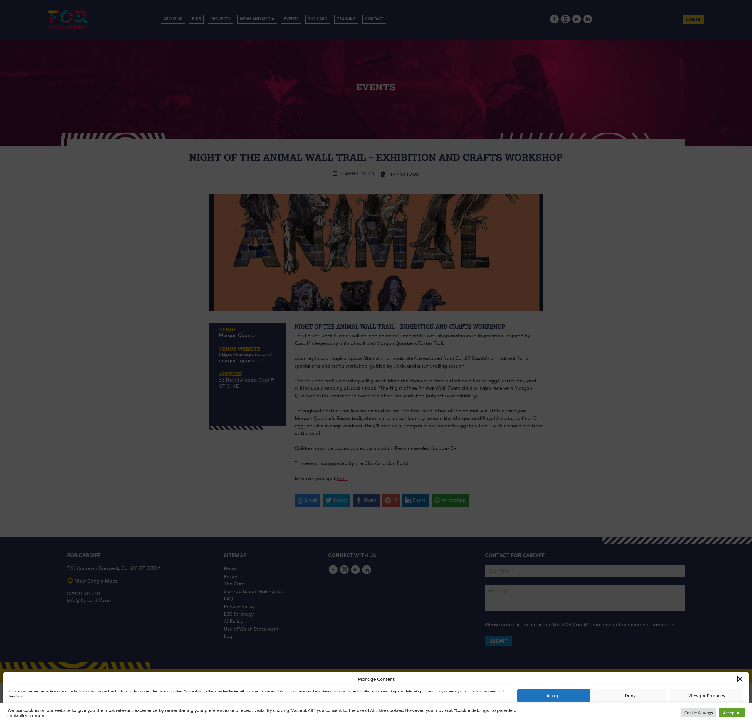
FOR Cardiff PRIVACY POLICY (31, 712)
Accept (553, 695)
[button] (740, 679)
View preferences (706, 695)
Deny (630, 695)
